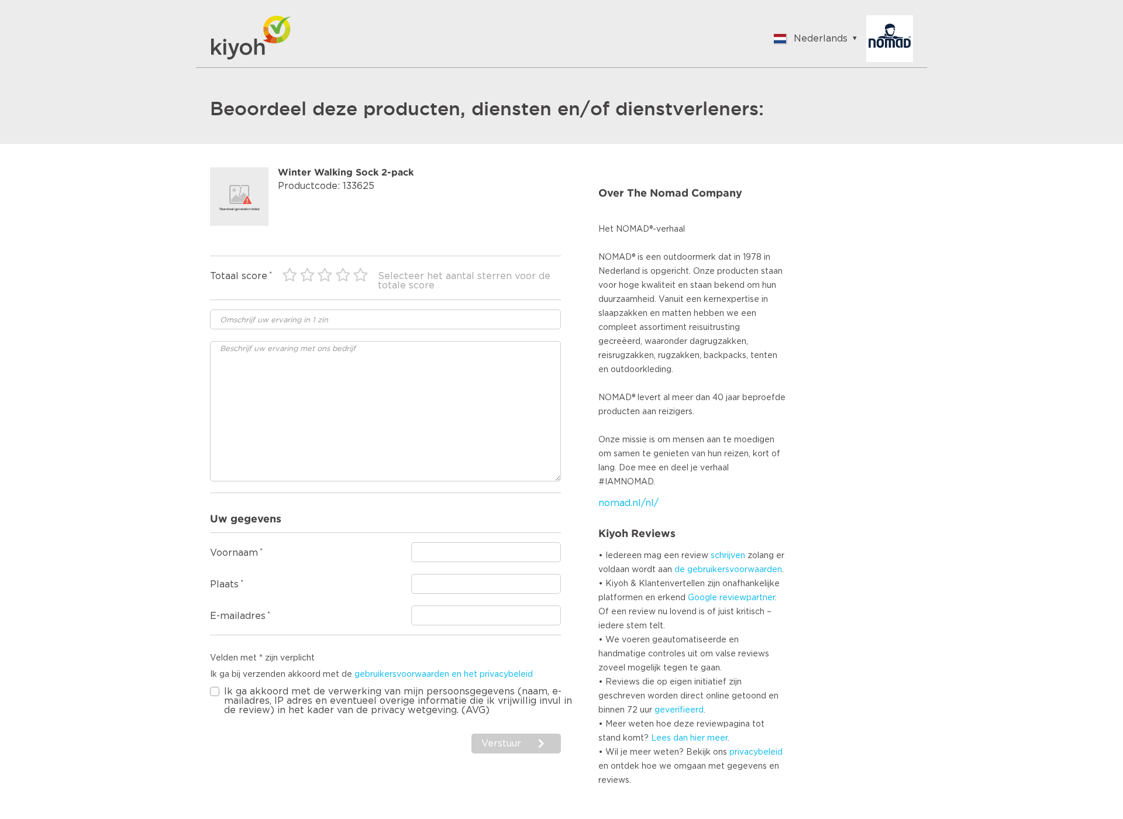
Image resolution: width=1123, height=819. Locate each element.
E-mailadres (238, 616)
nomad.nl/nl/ (628, 503)
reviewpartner (747, 598)
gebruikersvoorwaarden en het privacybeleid (443, 674)
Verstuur (502, 743)
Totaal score (238, 276)
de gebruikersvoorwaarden (728, 570)
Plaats (224, 584)
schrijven (728, 556)
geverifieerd (679, 710)
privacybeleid (756, 752)
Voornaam (234, 553)
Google (702, 598)
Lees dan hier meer (689, 738)
